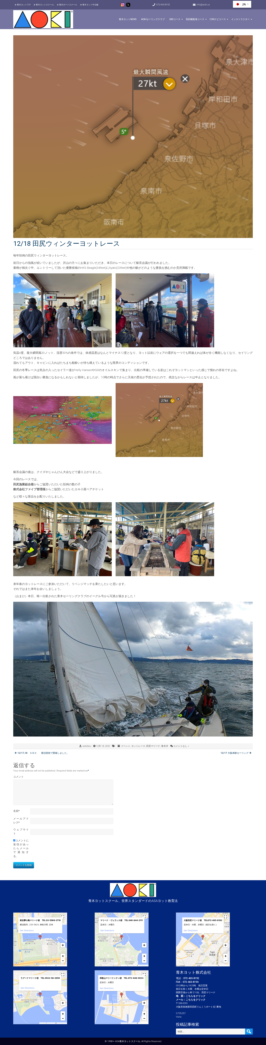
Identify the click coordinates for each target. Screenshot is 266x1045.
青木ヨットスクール (45, 5)
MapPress (43, 965)
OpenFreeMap (51, 965)
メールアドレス (21, 820)
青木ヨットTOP (24, 5)
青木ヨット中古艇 (90, 5)
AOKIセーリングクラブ (153, 19)
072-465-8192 (163, 4)
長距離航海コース (195, 19)
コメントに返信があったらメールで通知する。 (21, 848)
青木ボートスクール (68, 5)
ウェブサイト (21, 831)
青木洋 (164, 746)
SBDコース (174, 19)
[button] (40, 937)
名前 (16, 810)
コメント (18, 776)
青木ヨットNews (128, 19)
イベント (125, 746)
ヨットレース (138, 746)
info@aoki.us (203, 4)
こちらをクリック (196, 995)
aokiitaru (87, 746)
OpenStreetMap (61, 965)
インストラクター (240, 19)
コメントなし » (181, 746)
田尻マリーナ (153, 746)
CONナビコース (218, 19)
